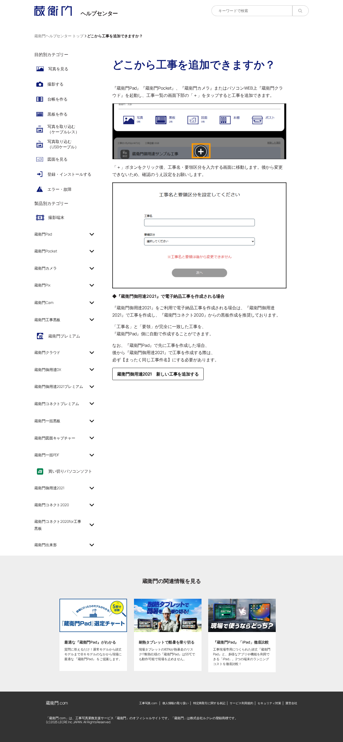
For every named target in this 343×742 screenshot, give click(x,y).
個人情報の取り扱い (175, 703)
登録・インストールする (69, 174)
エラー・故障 (59, 189)
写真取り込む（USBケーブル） (63, 144)
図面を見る (57, 159)
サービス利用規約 (241, 703)
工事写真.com (148, 703)
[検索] (300, 10)
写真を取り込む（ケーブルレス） (63, 129)
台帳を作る (57, 99)
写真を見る (58, 69)
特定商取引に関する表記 (209, 703)
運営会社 (291, 703)
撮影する (55, 84)
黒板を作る (57, 114)
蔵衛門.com (57, 703)
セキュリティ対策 (269, 703)
